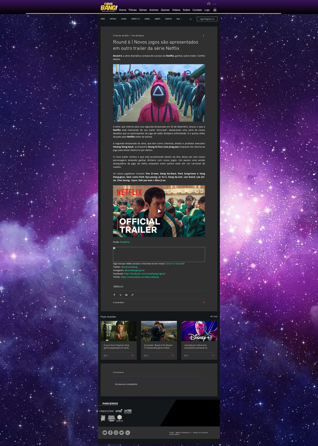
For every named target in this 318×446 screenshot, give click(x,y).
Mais (178, 19)
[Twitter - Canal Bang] (121, 432)
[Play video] (159, 211)
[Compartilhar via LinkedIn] (126, 295)
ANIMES (157, 19)
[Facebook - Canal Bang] (110, 432)
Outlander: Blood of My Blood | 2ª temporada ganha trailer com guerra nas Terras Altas (158, 346)
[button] (215, 9)
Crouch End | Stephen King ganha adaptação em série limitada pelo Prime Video (116, 346)
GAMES (147, 19)
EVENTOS (168, 19)
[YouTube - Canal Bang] (104, 432)
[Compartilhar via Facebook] (114, 295)
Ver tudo (213, 316)
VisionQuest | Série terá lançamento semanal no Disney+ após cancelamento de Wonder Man (199, 346)
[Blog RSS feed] (127, 432)
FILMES (123, 19)
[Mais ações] (203, 35)
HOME (103, 19)
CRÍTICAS (113, 19)
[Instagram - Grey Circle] (116, 432)
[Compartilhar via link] (132, 295)
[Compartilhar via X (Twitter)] (120, 295)
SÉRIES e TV (135, 19)
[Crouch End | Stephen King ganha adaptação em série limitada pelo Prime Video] (119, 331)
